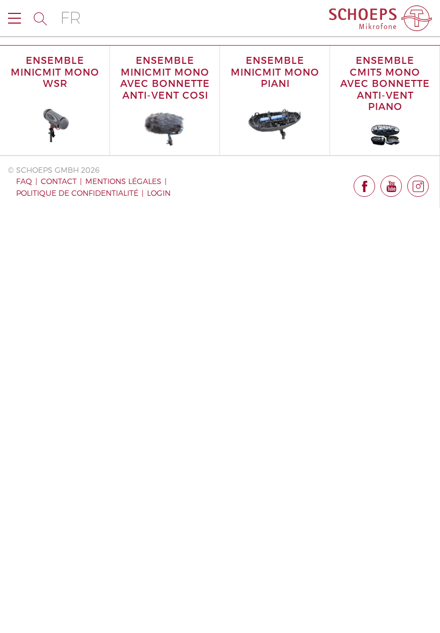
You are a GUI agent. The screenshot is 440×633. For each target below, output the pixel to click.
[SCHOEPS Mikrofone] (380, 18)
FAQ (24, 181)
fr (70, 18)
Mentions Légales (123, 181)
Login (159, 192)
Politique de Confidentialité (77, 192)
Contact (59, 181)
